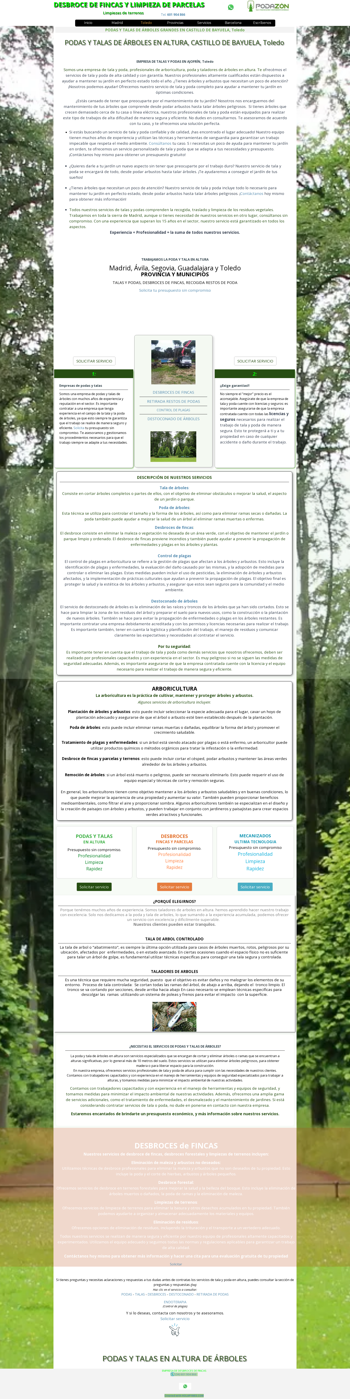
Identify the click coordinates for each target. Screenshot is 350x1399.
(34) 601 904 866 (186, 1374)
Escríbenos (262, 23)
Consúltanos (160, 143)
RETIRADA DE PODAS (212, 1294)
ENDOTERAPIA (175, 1302)
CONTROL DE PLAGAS (173, 410)
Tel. (173, 14)
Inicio (88, 23)
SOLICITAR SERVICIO (94, 361)
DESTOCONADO (181, 1294)
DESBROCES (157, 1294)
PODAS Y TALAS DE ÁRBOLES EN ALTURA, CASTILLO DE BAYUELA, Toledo (174, 42)
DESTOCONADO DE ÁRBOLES (173, 418)
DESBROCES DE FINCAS (173, 392)
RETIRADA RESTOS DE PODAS (173, 401)
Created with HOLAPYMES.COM (184, 1395)
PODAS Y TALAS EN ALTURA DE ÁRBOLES (174, 1358)
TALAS (140, 1294)
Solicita (79, 428)
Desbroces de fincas (174, 527)
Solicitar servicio (94, 886)
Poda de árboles (174, 507)
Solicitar (176, 1264)
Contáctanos (251, 193)
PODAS (126, 1294)
